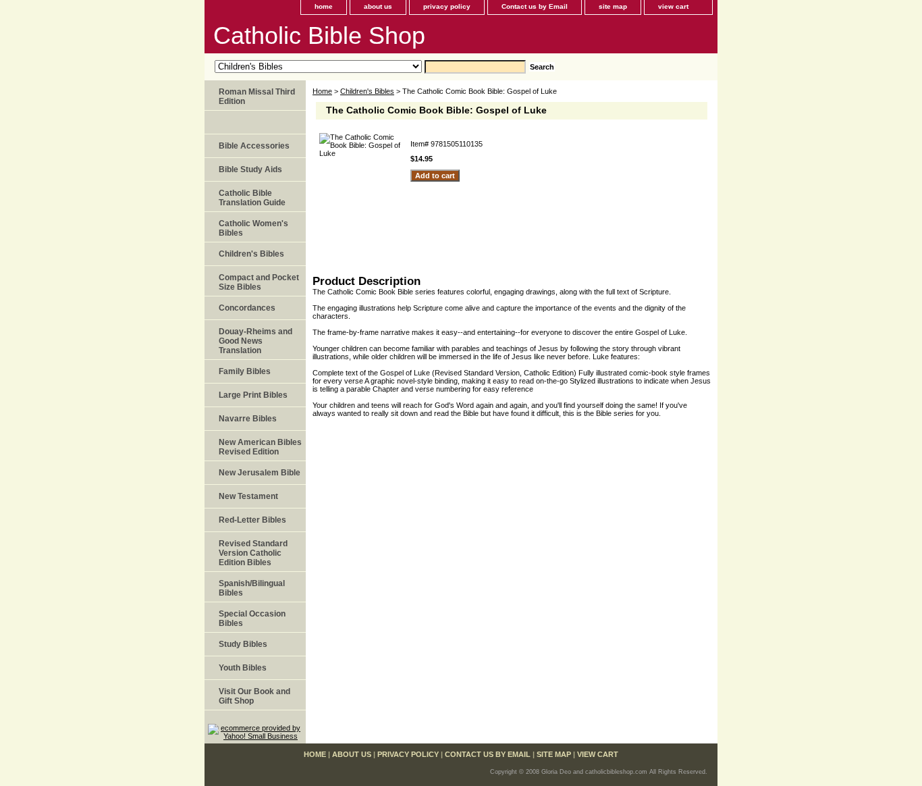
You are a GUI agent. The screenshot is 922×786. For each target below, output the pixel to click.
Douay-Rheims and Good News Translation (255, 341)
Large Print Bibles (253, 395)
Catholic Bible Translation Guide (252, 197)
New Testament (248, 496)
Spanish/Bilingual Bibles (252, 588)
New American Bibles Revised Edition (260, 447)
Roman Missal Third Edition (257, 96)
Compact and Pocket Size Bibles (259, 282)
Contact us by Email (534, 6)
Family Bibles (245, 371)
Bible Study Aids (250, 169)
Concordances (247, 308)
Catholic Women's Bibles (253, 228)
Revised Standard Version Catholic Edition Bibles (253, 553)
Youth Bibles (243, 668)
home (324, 6)
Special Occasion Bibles (252, 618)
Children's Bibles (367, 91)
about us (378, 6)
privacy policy (446, 6)
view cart (673, 6)
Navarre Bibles (248, 418)
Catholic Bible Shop (319, 35)
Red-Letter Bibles (252, 520)
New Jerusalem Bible (259, 472)
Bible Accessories (254, 146)
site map (613, 6)
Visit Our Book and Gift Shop (254, 696)
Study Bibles (243, 644)
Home (322, 91)
